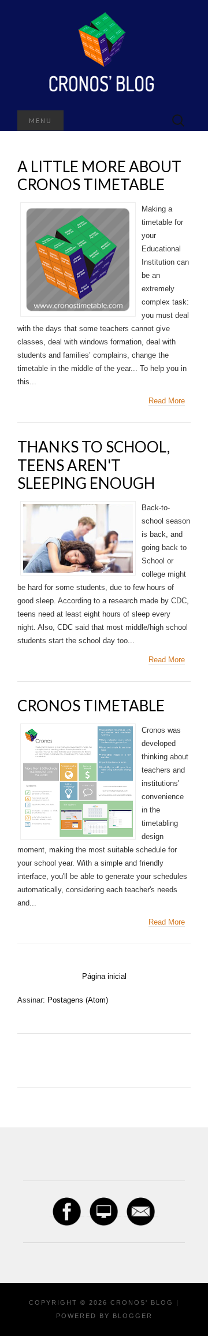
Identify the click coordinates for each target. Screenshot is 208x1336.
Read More (166, 400)
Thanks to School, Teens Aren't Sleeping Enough (93, 464)
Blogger (133, 1315)
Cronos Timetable (91, 705)
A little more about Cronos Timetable (99, 175)
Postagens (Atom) (77, 1000)
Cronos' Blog (141, 1302)
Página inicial (104, 976)
